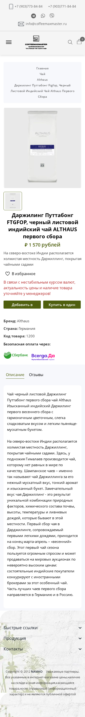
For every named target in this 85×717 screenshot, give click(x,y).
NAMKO (36, 671)
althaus (42, 80)
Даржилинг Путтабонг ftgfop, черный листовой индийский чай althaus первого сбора (42, 91)
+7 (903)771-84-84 (62, 6)
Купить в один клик (62, 305)
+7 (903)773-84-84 (28, 6)
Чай (43, 74)
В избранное (23, 273)
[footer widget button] (42, 628)
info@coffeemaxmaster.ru (46, 23)
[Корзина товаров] (79, 42)
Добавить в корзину (22, 305)
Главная (42, 68)
